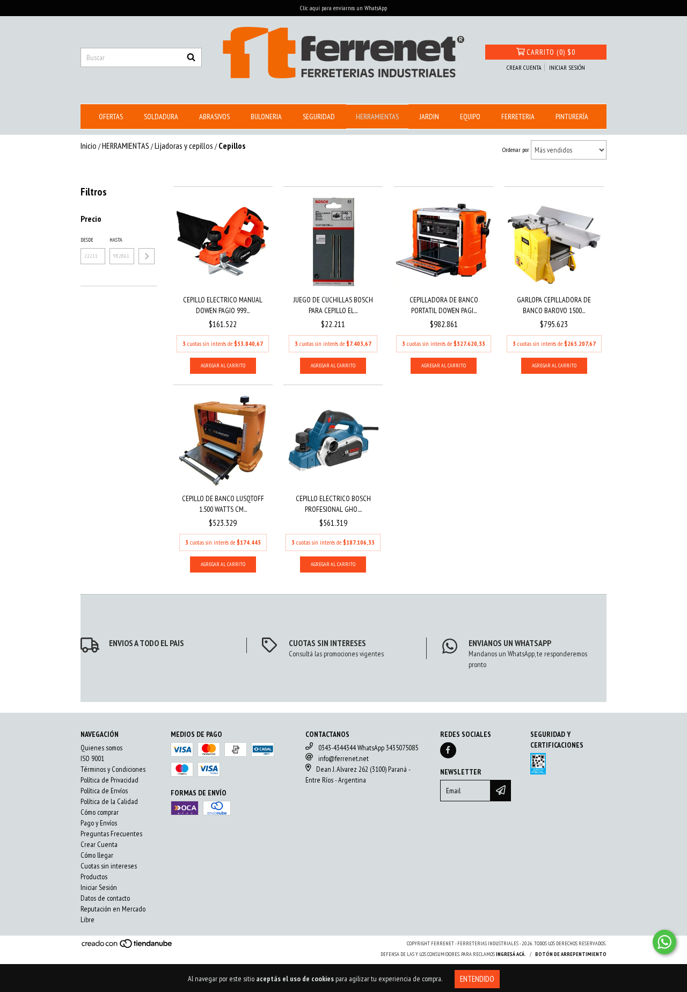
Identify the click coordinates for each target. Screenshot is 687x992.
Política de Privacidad (109, 780)
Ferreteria (518, 116)
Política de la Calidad (109, 801)
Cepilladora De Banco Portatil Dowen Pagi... (444, 305)
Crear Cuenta (99, 844)
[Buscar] (191, 57)
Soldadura (161, 116)
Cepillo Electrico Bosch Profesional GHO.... (333, 504)
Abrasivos (214, 116)
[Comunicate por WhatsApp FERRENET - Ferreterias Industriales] (664, 942)
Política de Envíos (104, 790)
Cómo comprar (100, 812)
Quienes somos (101, 747)
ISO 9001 (92, 758)
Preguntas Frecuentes (111, 833)
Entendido (477, 979)
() (551, 52)
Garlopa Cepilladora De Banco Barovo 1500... (554, 305)
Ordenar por (515, 150)
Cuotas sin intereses (109, 866)
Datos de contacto (105, 898)
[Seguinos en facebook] (448, 750)
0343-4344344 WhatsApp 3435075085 (368, 747)
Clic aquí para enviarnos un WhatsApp (343, 8)
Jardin (429, 116)
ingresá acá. (511, 954)
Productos (94, 876)
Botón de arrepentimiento (570, 954)
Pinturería (572, 116)
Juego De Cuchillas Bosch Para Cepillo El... (333, 305)
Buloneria (266, 116)
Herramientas (377, 116)
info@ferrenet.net (343, 758)
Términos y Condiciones (113, 769)
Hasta (115, 239)
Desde (87, 239)
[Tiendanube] (127, 946)
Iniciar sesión (567, 67)
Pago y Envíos (99, 823)
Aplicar (146, 256)
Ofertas (111, 116)
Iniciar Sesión (99, 887)
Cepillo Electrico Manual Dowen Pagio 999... (222, 305)
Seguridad (319, 116)
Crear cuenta (524, 67)
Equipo (470, 116)
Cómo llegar (97, 855)
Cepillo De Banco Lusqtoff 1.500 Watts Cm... (223, 504)
